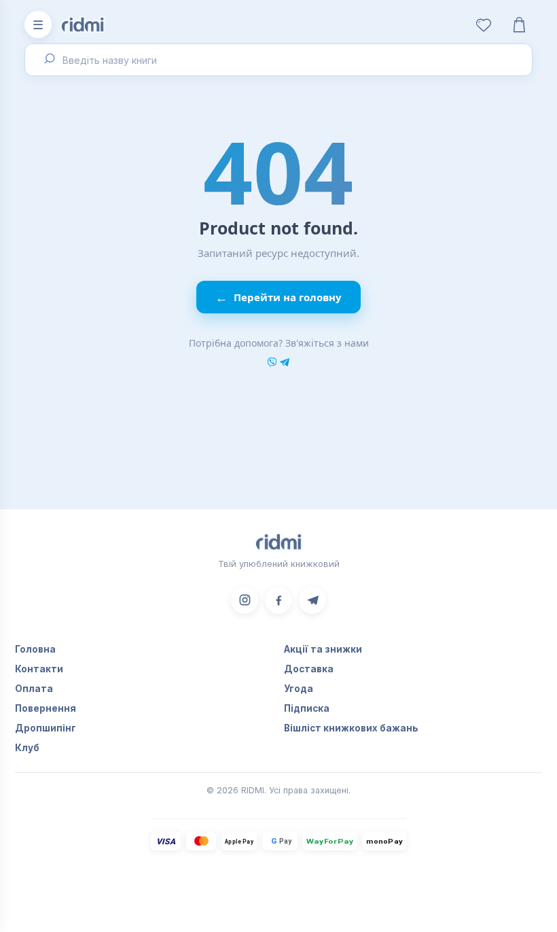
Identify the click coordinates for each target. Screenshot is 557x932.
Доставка (309, 668)
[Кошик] (519, 24)
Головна (35, 649)
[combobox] (278, 60)
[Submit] (47, 60)
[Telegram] (312, 600)
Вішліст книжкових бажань (351, 728)
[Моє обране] (483, 24)
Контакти (39, 668)
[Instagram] (244, 600)
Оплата (34, 688)
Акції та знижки (323, 649)
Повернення (45, 708)
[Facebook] (278, 600)
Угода (298, 688)
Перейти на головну (278, 297)
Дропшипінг (45, 728)
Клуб (27, 747)
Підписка (306, 708)
